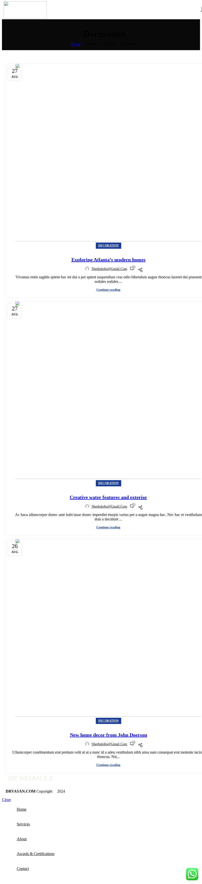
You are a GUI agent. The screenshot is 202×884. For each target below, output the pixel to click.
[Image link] (30, 783)
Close (6, 800)
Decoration (108, 245)
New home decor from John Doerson (108, 735)
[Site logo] (25, 17)
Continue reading (108, 289)
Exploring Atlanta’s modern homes (108, 259)
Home (76, 44)
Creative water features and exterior (108, 497)
